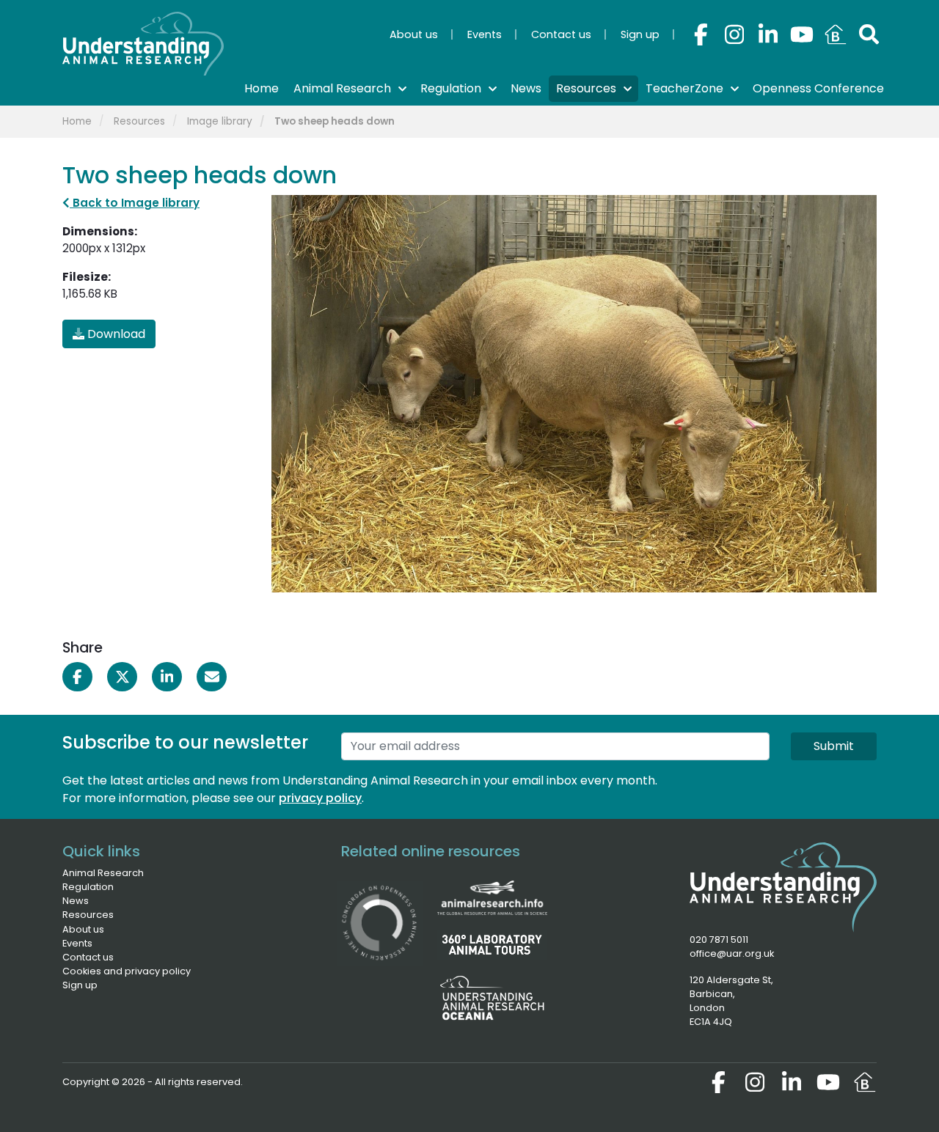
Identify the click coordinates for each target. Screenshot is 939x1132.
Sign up (80, 985)
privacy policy (320, 798)
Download (114, 334)
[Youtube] (802, 34)
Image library (219, 121)
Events (77, 943)
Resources (139, 121)
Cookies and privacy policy (126, 971)
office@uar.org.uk (732, 953)
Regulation (88, 887)
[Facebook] (700, 34)
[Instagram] (734, 34)
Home (77, 121)
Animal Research (103, 873)
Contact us (88, 957)
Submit (834, 746)
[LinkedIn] (768, 34)
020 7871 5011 (719, 939)
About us (83, 929)
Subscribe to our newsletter (185, 743)
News (75, 900)
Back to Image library (135, 202)
